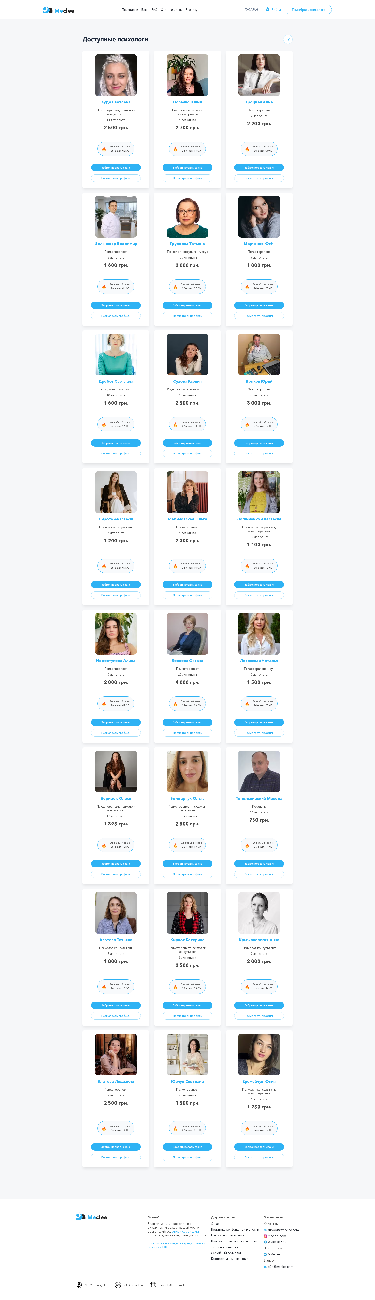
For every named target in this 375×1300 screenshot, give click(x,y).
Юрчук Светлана (187, 1081)
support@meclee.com (283, 1230)
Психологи (130, 10)
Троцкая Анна (259, 102)
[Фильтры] (288, 39)
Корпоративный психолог (230, 1259)
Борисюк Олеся (116, 798)
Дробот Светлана (115, 381)
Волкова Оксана (187, 660)
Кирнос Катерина (187, 939)
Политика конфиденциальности (235, 1229)
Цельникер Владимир (116, 243)
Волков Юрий (259, 381)
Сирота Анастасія (116, 519)
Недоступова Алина (116, 660)
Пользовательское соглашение (234, 1241)
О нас (215, 1223)
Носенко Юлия (187, 102)
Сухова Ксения (187, 381)
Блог (144, 10)
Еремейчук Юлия (259, 1081)
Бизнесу (191, 10)
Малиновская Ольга (187, 519)
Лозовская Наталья (259, 660)
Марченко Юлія (259, 243)
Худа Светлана (115, 102)
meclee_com (277, 1236)
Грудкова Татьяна (187, 243)
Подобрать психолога (308, 10)
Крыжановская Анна (259, 939)
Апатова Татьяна (115, 939)
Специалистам (171, 10)
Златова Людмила (116, 1081)
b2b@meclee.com (280, 1267)
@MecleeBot (277, 1242)
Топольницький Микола (259, 798)
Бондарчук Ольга (187, 798)
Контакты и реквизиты (228, 1235)
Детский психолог (224, 1247)
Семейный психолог (226, 1253)
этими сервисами (185, 1231)
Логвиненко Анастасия (259, 519)
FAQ (154, 10)
